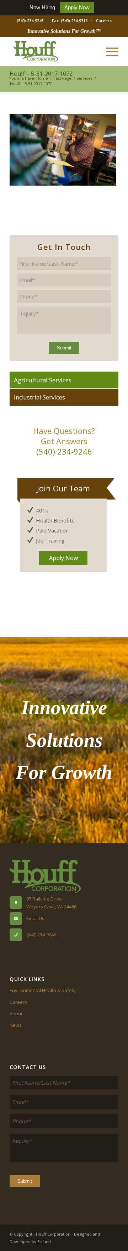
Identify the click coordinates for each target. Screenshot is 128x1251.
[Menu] (108, 51)
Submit (64, 347)
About (16, 1013)
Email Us (35, 918)
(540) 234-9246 (30, 20)
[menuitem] (30, 21)
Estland (44, 1241)
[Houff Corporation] (53, 51)
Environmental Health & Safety (43, 990)
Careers (104, 20)
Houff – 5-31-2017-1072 (41, 74)
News (16, 1025)
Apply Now (77, 7)
